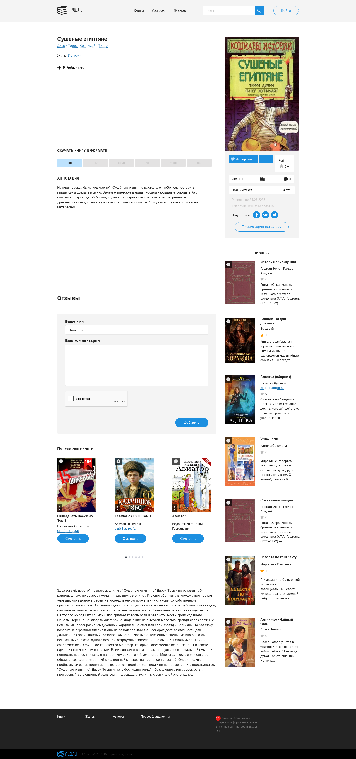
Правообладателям (155, 716)
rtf (147, 162)
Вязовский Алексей (71, 526)
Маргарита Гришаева (275, 564)
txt (199, 162)
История (75, 55)
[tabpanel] (76, 500)
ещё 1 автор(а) (68, 530)
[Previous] (58, 485)
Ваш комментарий (82, 340)
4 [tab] (136, 557)
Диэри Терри (67, 45)
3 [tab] (133, 557)
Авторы (158, 10)
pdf (70, 162)
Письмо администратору (261, 227)
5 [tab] (139, 557)
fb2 (95, 162)
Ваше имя (74, 321)
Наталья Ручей (271, 383)
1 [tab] (126, 557)
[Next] (210, 485)
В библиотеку (73, 68)
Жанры (180, 10)
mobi (173, 162)
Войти (286, 10)
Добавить (191, 422)
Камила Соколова (273, 445)
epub (121, 162)
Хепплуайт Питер (94, 45)
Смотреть (73, 538)
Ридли (76, 9)
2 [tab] (129, 557)
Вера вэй (267, 328)
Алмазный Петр (126, 524)
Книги (139, 10)
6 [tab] (142, 557)
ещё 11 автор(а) (272, 387)
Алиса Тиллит (270, 629)
